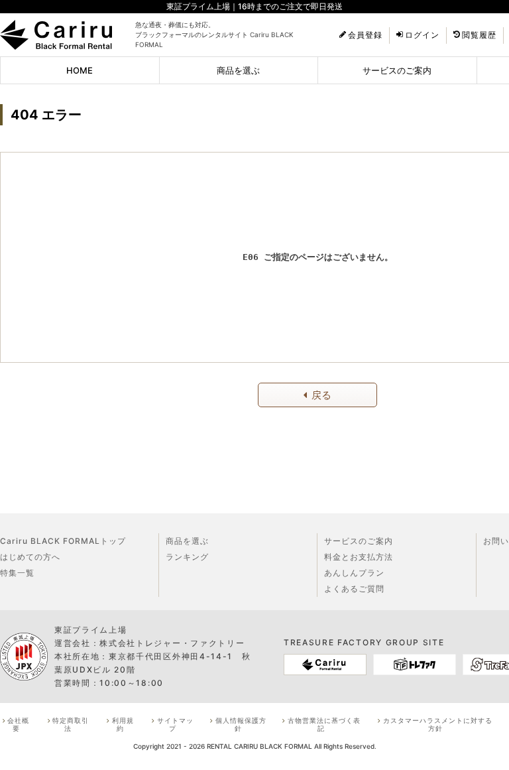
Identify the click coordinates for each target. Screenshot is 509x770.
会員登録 (365, 35)
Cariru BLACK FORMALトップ (63, 541)
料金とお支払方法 (358, 557)
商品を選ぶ (238, 70)
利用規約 (123, 724)
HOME (79, 70)
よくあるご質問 (354, 589)
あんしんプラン (354, 573)
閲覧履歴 (479, 35)
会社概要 (18, 724)
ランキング (187, 557)
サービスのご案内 (397, 70)
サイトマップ (175, 724)
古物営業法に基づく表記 (324, 724)
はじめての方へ (30, 557)
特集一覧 (17, 573)
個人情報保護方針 (240, 724)
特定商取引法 (70, 724)
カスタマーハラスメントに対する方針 (437, 724)
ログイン (422, 35)
